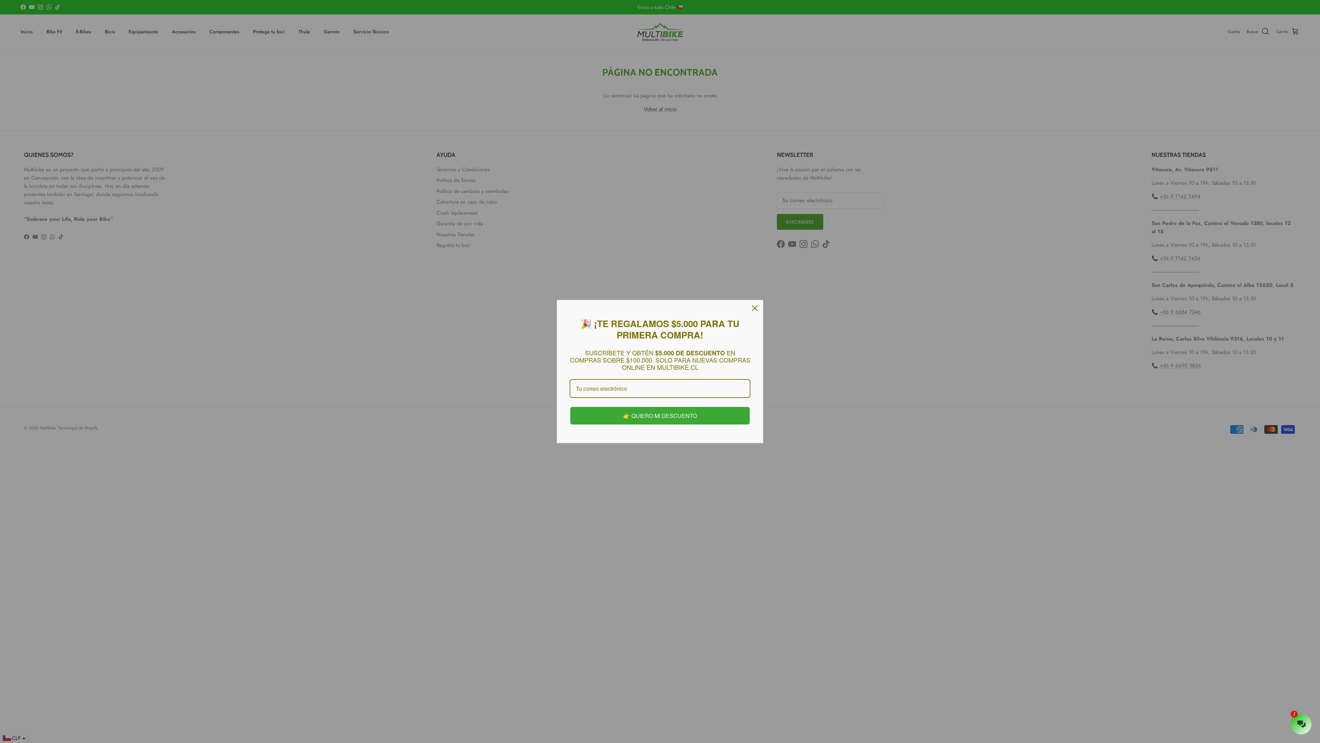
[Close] (755, 308)
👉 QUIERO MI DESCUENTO (660, 415)
